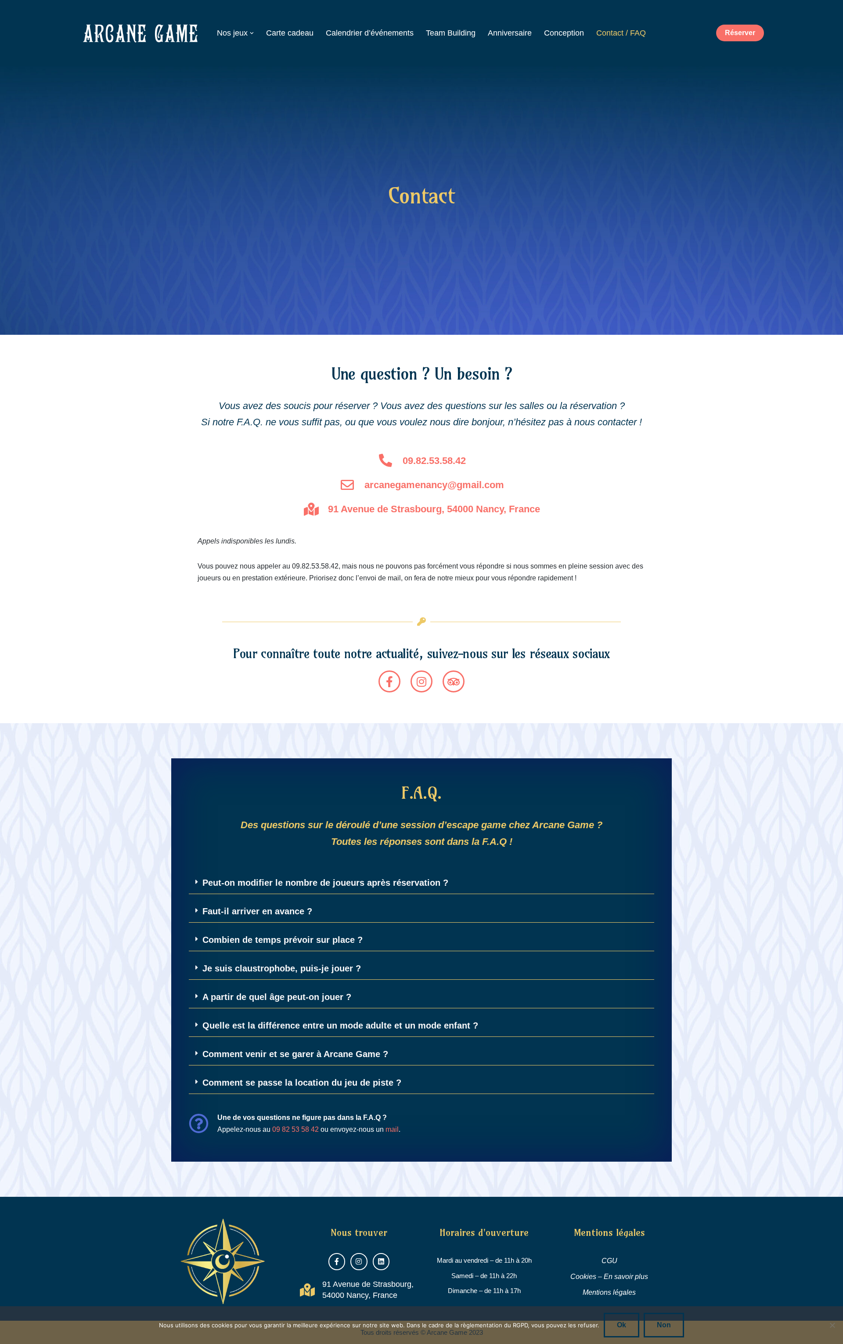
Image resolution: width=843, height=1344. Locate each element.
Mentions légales (609, 1292)
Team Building (451, 33)
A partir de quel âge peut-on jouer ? (276, 997)
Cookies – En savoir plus (609, 1276)
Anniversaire (510, 33)
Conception (564, 33)
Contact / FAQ (621, 33)
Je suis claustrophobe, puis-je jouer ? (281, 968)
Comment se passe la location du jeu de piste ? (301, 1082)
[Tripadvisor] (454, 681)
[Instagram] (421, 681)
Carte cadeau (289, 33)
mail (392, 1129)
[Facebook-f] (389, 681)
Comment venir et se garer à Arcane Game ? (295, 1054)
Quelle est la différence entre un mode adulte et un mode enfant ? (340, 1025)
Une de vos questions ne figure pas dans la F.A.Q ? (302, 1117)
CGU (609, 1260)
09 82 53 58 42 (295, 1129)
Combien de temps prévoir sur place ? (282, 940)
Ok (621, 1325)
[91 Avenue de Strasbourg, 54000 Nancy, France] (307, 1290)
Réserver (740, 32)
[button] (252, 33)
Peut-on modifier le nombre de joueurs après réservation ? (325, 883)
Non (664, 1325)
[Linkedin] (381, 1261)
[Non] (832, 1325)
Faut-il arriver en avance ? (257, 911)
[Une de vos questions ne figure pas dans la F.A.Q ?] (199, 1124)
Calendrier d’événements (370, 33)
